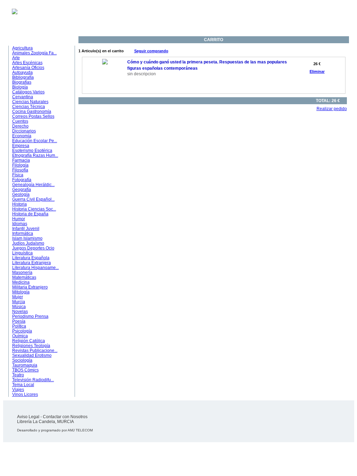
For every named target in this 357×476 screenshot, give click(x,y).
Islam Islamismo (27, 238)
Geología (21, 194)
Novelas (20, 311)
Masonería (22, 272)
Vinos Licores (25, 394)
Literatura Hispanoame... (35, 267)
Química (20, 335)
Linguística (22, 253)
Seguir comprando (151, 51)
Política (19, 326)
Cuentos (20, 121)
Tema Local (23, 384)
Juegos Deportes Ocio (33, 248)
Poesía (18, 321)
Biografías (21, 82)
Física (17, 174)
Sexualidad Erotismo (32, 355)
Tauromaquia (24, 365)
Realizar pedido (332, 108)
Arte (16, 57)
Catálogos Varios (28, 92)
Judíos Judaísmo (28, 243)
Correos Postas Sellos (33, 116)
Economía (21, 135)
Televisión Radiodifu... (33, 379)
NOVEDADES (233, 32)
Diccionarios (24, 131)
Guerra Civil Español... (33, 199)
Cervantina (22, 96)
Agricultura (22, 48)
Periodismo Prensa (30, 316)
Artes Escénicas (27, 62)
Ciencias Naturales (30, 101)
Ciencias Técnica (28, 106)
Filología (20, 165)
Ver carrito (169, 26)
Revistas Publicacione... (35, 350)
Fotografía (21, 179)
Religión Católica (28, 340)
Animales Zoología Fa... (34, 53)
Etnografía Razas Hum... (35, 155)
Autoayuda (22, 72)
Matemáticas (24, 277)
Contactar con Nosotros (65, 416)
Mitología (21, 292)
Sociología (22, 360)
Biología (20, 87)
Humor (18, 218)
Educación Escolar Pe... (34, 140)
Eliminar (317, 71)
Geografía (21, 189)
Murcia (18, 301)
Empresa (20, 145)
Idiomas (19, 223)
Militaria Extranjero (30, 287)
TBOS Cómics (25, 370)
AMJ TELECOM (80, 430)
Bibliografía (23, 77)
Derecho (20, 126)
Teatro (18, 375)
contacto (165, 16)
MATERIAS (24, 38)
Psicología (22, 331)
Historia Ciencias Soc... (34, 209)
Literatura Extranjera (31, 262)
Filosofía (20, 170)
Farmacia (21, 160)
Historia (19, 204)
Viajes (18, 389)
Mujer (17, 296)
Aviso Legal (28, 416)
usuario (164, 21)
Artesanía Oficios (28, 67)
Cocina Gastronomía (31, 111)
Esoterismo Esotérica (32, 150)
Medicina (21, 282)
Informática (22, 233)
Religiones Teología (31, 345)
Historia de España (30, 214)
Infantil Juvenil (25, 228)
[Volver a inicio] (10, 12)
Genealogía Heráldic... (33, 184)
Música (19, 306)
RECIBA (197, 19)
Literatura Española (31, 257)
